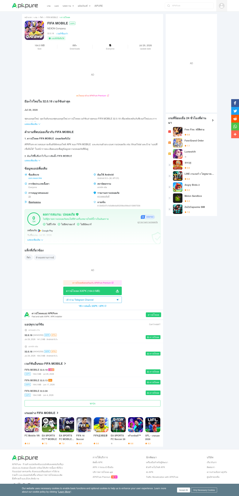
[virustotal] (77, 214)
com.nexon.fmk (35, 178)
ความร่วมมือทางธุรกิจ (217, 472)
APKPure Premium (102, 476)
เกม (35, 17)
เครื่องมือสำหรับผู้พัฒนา (157, 462)
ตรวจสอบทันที (103, 196)
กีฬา (42, 17)
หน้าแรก (28, 17)
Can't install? (154, 324)
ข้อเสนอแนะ (34, 202)
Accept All (183, 490)
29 (29, 196)
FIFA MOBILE (52, 17)
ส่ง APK (149, 472)
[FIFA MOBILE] (34, 30)
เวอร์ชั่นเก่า (62, 33)
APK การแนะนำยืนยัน (103, 467)
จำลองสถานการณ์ (45, 257)
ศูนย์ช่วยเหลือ (213, 476)
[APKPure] (25, 5)
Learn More (64, 491)
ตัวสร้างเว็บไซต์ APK (155, 467)
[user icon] (222, 6)
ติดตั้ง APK (98, 462)
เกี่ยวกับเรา (212, 462)
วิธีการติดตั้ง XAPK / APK (91, 305)
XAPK (72, 23)
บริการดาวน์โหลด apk (103, 472)
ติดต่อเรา (211, 467)
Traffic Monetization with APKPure (162, 476)
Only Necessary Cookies (204, 490)
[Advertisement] (190, 63)
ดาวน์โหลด (153, 314)
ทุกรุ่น (92, 403)
